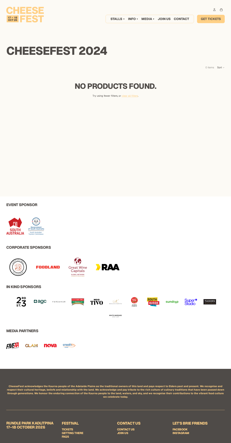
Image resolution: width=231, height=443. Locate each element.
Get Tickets (211, 19)
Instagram (181, 433)
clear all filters (130, 95)
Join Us (122, 433)
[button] (221, 67)
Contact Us (126, 429)
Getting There (72, 433)
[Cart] (221, 9)
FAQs (65, 436)
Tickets (67, 429)
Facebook (180, 429)
